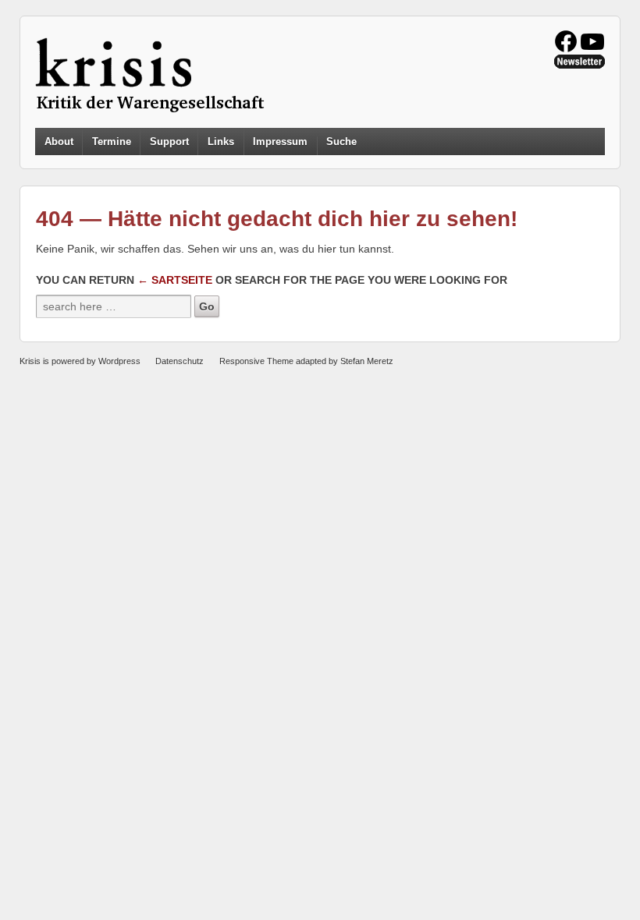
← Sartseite (174, 280)
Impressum (280, 141)
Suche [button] (341, 141)
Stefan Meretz (366, 361)
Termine (111, 141)
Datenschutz (179, 361)
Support (169, 141)
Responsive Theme (256, 361)
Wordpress (119, 361)
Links (221, 141)
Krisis (30, 361)
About (58, 141)
